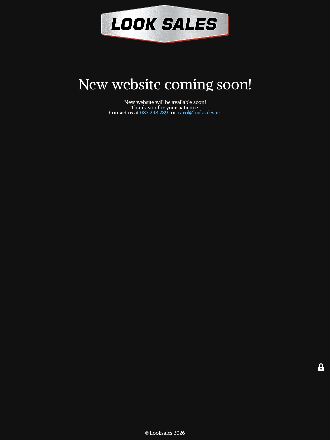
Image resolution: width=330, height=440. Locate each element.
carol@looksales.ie (199, 112)
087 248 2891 (155, 112)
